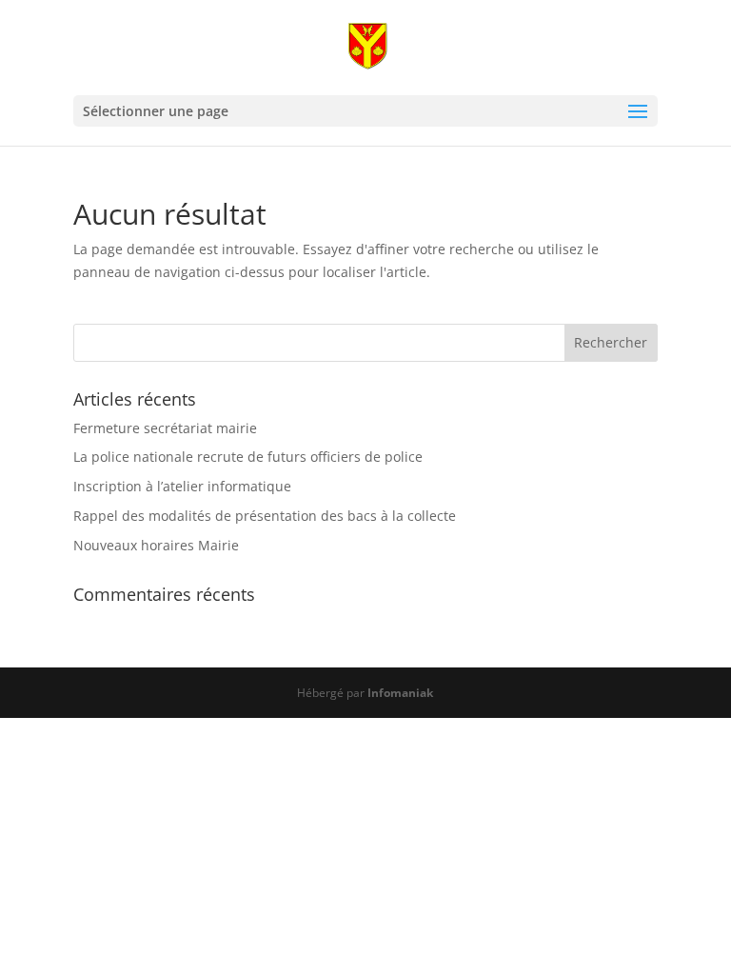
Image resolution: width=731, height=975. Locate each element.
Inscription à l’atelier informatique (182, 486)
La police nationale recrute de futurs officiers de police (248, 457)
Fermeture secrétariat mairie (165, 428)
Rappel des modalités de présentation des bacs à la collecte (264, 516)
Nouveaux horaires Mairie (156, 545)
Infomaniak (400, 693)
